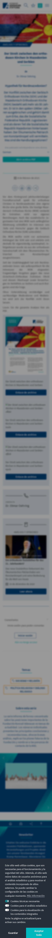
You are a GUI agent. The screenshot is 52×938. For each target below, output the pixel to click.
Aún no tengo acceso (26, 642)
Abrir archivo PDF (25, 159)
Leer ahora (26, 591)
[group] (26, 779)
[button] (26, 620)
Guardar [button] (13, 933)
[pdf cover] (26, 346)
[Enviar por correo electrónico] (29, 188)
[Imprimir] (22, 188)
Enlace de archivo (26, 392)
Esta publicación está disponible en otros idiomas (26, 147)
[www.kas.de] (12, 5)
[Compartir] (36, 188)
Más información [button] (36, 895)
